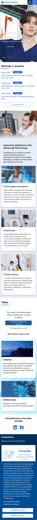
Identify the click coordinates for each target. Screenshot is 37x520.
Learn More (10, 46)
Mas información (7, 342)
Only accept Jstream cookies (18, 328)
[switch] (19, 57)
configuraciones (29, 3)
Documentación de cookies (11, 501)
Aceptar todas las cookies (18, 323)
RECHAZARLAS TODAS (18, 510)
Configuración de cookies (11, 504)
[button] (3, 57)
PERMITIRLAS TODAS (17, 516)
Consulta (25, 451)
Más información (18, 104)
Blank (3, 167)
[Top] (9, 2)
